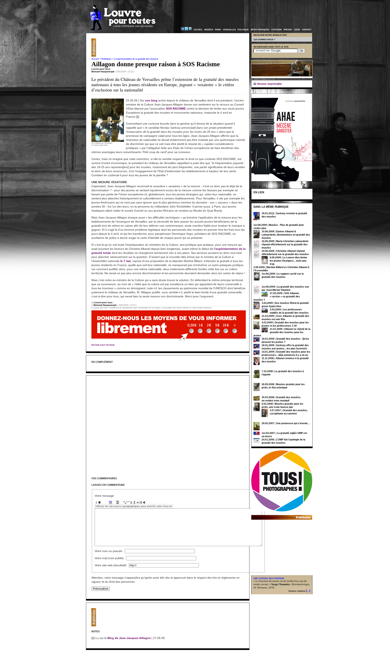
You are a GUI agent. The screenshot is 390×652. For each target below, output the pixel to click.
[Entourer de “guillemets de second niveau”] (128, 503)
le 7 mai (125, 261)
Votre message (104, 495)
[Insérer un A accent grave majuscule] (131, 503)
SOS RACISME (176, 108)
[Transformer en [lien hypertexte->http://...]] (110, 503)
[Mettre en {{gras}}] (99, 503)
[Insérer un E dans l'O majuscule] (141, 503)
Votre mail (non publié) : (110, 558)
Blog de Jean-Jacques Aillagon (129, 638)
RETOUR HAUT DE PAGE (103, 345)
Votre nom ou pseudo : (109, 551)
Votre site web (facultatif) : (111, 565)
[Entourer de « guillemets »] (124, 503)
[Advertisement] (172, 47)
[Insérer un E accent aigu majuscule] (134, 503)
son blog (151, 100)
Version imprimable (269, 83)
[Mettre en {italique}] (96, 503)
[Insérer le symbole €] (144, 503)
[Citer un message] (117, 503)
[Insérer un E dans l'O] (137, 503)
